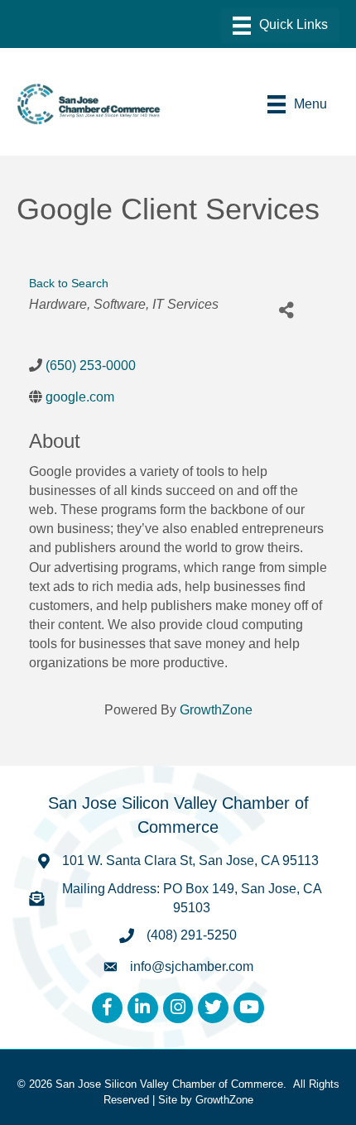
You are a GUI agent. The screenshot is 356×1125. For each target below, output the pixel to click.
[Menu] (280, 25)
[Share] (286, 310)
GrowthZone (216, 710)
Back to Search (68, 283)
